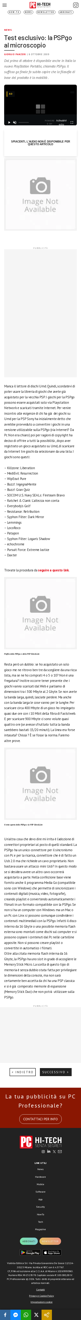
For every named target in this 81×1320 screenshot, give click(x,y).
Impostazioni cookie (41, 1301)
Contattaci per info (40, 1119)
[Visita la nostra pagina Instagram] (43, 1152)
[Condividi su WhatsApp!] (26, 1315)
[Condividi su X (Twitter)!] (36, 1315)
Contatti (40, 1289)
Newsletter (45, 12)
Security (40, 1206)
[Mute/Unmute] (14, 122)
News (28, 12)
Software (40, 1191)
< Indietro (23, 1072)
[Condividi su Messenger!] (15, 1315)
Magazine (40, 1229)
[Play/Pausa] (9, 122)
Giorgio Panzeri (15, 54)
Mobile (40, 1184)
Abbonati (66, 12)
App (40, 1199)
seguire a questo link (53, 570)
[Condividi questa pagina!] (47, 1315)
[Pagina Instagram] (76, 5)
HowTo (40, 1214)
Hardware (40, 1176)
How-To (14, 12)
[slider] (23, 122)
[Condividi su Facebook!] (5, 1315)
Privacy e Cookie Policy (41, 1295)
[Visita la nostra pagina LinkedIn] (49, 1152)
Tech (40, 1221)
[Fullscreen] (71, 122)
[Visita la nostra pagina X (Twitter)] (54, 1152)
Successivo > (55, 1072)
